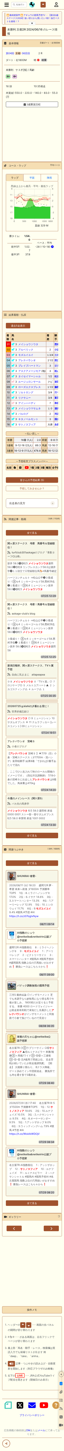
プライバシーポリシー (32, 1415)
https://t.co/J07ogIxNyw (24, 916)
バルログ (23, 413)
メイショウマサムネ (29, 408)
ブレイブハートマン (29, 365)
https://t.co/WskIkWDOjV (24, 1133)
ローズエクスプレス (29, 386)
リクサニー (24, 397)
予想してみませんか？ (32, 488)
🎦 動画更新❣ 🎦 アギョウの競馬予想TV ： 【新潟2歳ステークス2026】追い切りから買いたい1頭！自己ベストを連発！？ (33, 18)
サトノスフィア (27, 424)
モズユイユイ (25, 354)
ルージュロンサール (29, 381)
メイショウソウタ (28, 344)
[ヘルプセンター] (56, 1405)
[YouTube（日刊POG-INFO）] (44, 1405)
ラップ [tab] (14, 177)
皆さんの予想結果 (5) (32, 480)
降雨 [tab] (49, 177)
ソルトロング (25, 392)
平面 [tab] (32, 177)
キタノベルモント (28, 419)
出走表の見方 (17, 503)
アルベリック (25, 349)
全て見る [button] (32, 532)
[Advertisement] (32, 132)
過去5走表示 (18, 325)
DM (28, 1430)
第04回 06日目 (18, 53)
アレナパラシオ (27, 360)
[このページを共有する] (6, 1443)
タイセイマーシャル (29, 376)
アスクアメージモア (29, 370)
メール (41, 1430)
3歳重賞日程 (33, 104)
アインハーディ (27, 403)
